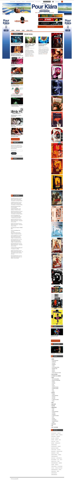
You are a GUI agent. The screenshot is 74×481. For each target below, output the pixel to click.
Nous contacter (38, 1)
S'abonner (14, 153)
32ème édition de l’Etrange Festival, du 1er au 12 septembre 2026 (16, 44)
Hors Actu (53, 398)
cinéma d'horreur (54, 454)
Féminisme (58, 436)
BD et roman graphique (55, 378)
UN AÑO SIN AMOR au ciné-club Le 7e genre (16, 75)
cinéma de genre (54, 444)
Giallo (61, 459)
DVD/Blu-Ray (54, 361)
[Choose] (57, 63)
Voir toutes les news (15, 139)
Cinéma (12, 30)
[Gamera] (57, 205)
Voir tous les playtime (55, 340)
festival (60, 469)
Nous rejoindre (47, 1)
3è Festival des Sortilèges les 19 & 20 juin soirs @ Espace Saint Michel (17, 95)
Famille (57, 441)
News (53, 402)
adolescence (53, 451)
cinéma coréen (53, 449)
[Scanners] (57, 126)
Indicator (58, 449)
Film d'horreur (53, 459)
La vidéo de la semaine (55, 399)
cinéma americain (54, 474)
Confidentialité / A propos (30, 1)
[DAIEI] (57, 308)
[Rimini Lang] (57, 293)
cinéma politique (59, 451)
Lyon (58, 459)
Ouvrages (53, 418)
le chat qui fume (54, 446)
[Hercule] (57, 268)
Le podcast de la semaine (56, 376)
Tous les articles (12, 1)
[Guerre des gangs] (57, 189)
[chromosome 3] (57, 110)
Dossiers (53, 381)
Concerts (53, 394)
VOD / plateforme (55, 427)
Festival (53, 365)
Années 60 (60, 434)
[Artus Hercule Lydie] (57, 252)
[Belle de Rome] (57, 142)
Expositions (53, 414)
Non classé (54, 404)
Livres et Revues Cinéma (55, 367)
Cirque (53, 408)
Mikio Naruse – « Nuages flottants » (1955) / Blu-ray (16, 126)
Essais (53, 384)
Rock (60, 439)
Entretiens (53, 363)
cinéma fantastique (54, 469)
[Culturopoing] (21, 25)
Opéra (53, 416)
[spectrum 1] (57, 324)
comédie (52, 464)
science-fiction (53, 461)
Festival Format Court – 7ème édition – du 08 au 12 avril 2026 (17, 105)
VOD (52, 425)
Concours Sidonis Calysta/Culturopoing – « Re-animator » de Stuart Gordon (16, 199)
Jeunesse (53, 385)
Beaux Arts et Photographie (56, 380)
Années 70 (56, 464)
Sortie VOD (54, 424)
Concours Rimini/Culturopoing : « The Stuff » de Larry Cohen (17, 220)
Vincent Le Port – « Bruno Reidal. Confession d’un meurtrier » (30, 45)
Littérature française (55, 388)
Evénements (54, 364)
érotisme (59, 446)
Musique (18, 30)
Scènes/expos (29, 30)
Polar (53, 389)
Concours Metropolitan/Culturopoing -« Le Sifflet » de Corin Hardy (16, 256)
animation (53, 434)
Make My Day (53, 441)
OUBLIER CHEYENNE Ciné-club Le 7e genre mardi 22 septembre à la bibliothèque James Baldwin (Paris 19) (17, 54)
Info (53, 1)
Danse (53, 410)
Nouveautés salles (54, 368)
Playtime (53, 405)
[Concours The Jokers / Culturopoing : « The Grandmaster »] (50, 23)
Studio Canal (53, 436)
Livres (23, 30)
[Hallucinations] (57, 95)
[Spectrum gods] (57, 236)
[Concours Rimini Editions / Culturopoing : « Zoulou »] (50, 16)
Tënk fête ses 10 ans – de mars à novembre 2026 (16, 116)
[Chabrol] (57, 221)
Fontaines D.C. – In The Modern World (57, 353)
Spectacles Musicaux (55, 421)
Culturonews (18, 1)
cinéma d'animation (54, 456)
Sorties (53, 391)
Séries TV (53, 371)
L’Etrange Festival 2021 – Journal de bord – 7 (43, 45)
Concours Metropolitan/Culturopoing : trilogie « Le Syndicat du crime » (16, 232)
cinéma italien (53, 471)
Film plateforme (54, 374)
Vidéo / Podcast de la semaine (56, 372)
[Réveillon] (57, 47)
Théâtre (53, 422)
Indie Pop (56, 439)
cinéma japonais (54, 466)
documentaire (60, 466)
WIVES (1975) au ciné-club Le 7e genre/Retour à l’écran (16, 136)
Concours (23, 1)
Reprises (53, 369)
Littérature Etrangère (55, 387)
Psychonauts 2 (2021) (54, 336)
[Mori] (57, 284)
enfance (57, 434)
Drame (58, 471)
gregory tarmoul (13, 223)
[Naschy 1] (57, 158)
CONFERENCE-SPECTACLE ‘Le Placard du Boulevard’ (16, 65)
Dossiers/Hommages (55, 360)
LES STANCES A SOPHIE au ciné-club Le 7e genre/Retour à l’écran (17, 85)
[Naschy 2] (57, 173)
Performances (54, 419)
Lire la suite (32, 56)
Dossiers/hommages (55, 395)
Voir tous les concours (50, 26)
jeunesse (52, 439)
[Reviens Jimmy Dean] (57, 79)
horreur (59, 454)
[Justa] (37, 8)
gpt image (12, 227)
